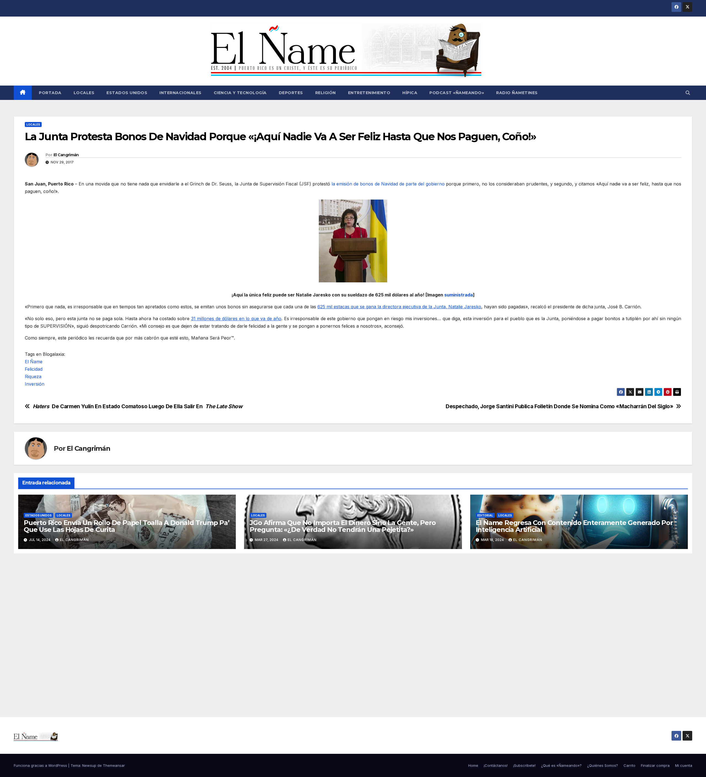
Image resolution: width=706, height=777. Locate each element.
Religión (325, 92)
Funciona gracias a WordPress (41, 765)
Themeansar (114, 765)
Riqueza (33, 376)
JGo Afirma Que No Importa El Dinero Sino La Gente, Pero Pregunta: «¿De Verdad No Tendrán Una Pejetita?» (342, 526)
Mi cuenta (683, 765)
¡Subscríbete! (524, 765)
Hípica (409, 92)
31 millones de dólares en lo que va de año (236, 318)
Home (473, 765)
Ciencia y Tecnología (240, 92)
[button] (688, 93)
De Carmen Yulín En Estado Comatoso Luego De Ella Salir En (137, 406)
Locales (84, 92)
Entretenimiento (369, 92)
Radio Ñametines (517, 92)
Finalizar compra (655, 765)
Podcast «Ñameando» (456, 92)
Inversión (34, 384)
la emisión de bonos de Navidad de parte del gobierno (388, 184)
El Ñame (33, 361)
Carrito (629, 765)
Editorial (485, 515)
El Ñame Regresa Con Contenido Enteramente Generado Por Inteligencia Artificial (574, 526)
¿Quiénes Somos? (602, 765)
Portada (49, 92)
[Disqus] (353, 629)
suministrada (458, 295)
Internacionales (180, 92)
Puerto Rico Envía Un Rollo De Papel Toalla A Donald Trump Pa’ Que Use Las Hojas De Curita (126, 526)
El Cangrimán (66, 154)
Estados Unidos (126, 92)
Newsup (89, 765)
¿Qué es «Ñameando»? (561, 765)
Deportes (291, 92)
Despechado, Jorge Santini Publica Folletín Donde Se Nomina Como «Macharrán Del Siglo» (559, 406)
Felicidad (33, 369)
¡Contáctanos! (496, 765)
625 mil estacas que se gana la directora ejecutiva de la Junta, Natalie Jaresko (399, 306)
